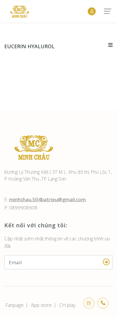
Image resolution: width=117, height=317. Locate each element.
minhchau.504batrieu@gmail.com (47, 199)
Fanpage (14, 305)
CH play (67, 305)
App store (41, 305)
